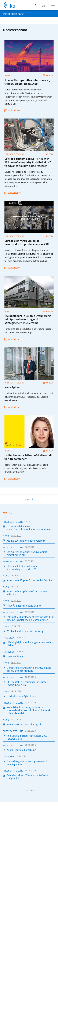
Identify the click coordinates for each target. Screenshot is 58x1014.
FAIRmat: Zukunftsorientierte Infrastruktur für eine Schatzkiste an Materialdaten (30, 618)
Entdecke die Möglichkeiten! (22, 696)
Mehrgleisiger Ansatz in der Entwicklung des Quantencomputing (29, 669)
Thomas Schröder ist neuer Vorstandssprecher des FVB (22, 567)
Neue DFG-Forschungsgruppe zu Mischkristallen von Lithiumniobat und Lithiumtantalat (28, 710)
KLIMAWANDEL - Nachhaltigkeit (24, 724)
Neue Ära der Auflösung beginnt (24, 605)
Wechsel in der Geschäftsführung (25, 631)
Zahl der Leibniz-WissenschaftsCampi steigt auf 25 (27, 777)
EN (43, 5)
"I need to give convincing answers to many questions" (27, 762)
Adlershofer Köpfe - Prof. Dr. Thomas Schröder (27, 593)
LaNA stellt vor (15, 656)
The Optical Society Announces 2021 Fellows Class (27, 737)
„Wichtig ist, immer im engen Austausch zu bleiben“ (30, 644)
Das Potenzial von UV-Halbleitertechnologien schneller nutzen (29, 528)
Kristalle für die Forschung (21, 750)
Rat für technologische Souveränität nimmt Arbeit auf (27, 553)
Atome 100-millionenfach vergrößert (27, 540)
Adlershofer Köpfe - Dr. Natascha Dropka (29, 580)
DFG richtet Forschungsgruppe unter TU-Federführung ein (29, 683)
